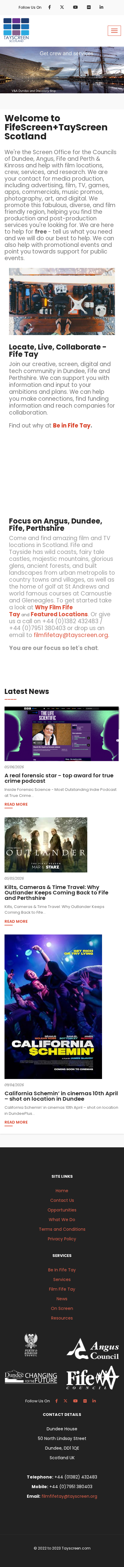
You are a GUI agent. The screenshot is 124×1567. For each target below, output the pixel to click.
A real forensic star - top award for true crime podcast (59, 778)
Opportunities (62, 1210)
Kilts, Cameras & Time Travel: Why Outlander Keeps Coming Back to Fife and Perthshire (56, 892)
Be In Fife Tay (62, 1270)
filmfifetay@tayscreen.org (69, 1496)
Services (62, 1279)
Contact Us (62, 1200)
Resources (62, 1318)
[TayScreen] (16, 30)
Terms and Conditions (62, 1229)
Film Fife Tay (62, 1289)
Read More (16, 804)
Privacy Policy (62, 1239)
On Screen (62, 1308)
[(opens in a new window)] (50, 7)
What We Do (62, 1220)
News (62, 1299)
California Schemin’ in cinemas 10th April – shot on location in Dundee (61, 1096)
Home (62, 1191)
